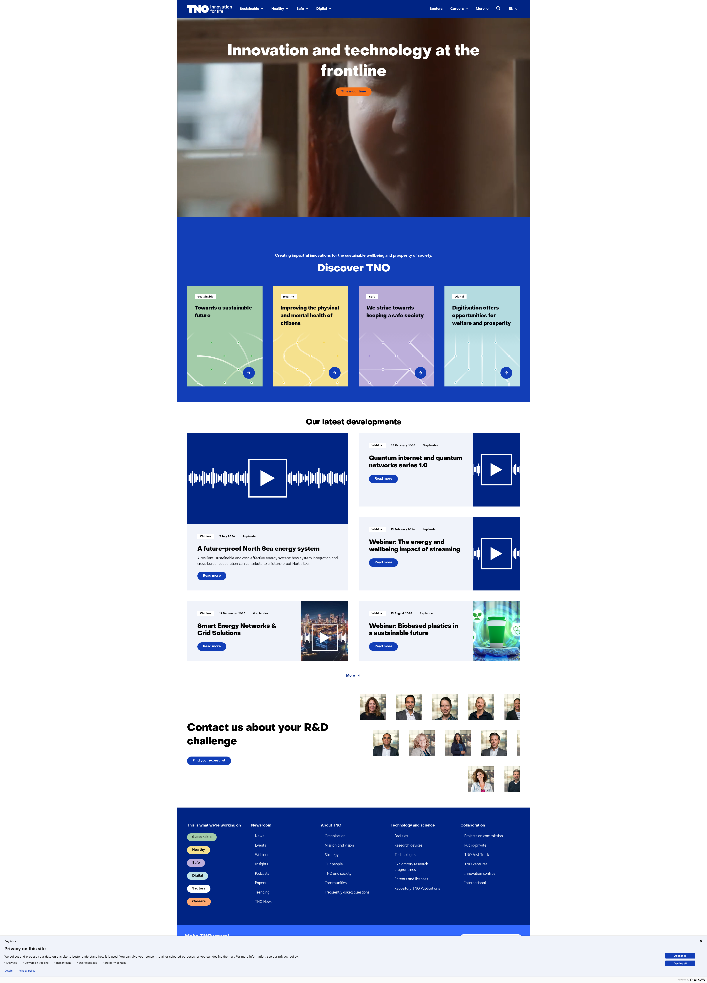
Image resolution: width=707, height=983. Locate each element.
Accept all (680, 955)
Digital (321, 8)
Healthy (277, 8)
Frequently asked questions (347, 892)
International (475, 883)
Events (260, 845)
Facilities (401, 836)
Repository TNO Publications (417, 888)
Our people (334, 864)
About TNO (331, 825)
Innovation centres (479, 873)
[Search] (498, 8)
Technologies (405, 855)
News (259, 836)
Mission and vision (339, 845)
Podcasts (262, 873)
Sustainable (249, 8)
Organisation (335, 836)
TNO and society (338, 873)
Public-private (475, 845)
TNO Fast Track (476, 855)
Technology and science (413, 825)
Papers (260, 883)
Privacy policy (26, 970)
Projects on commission (483, 836)
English (9, 941)
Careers (457, 8)
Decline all (680, 963)
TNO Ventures (475, 864)
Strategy (332, 855)
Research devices (408, 845)
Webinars (262, 855)
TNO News (263, 902)
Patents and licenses (411, 879)
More (480, 8)
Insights (261, 864)
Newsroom (261, 825)
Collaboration (472, 825)
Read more (212, 577)
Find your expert (206, 760)
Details (8, 970)
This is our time (353, 91)
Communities (336, 883)
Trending (262, 892)
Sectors (436, 8)
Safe (300, 8)
